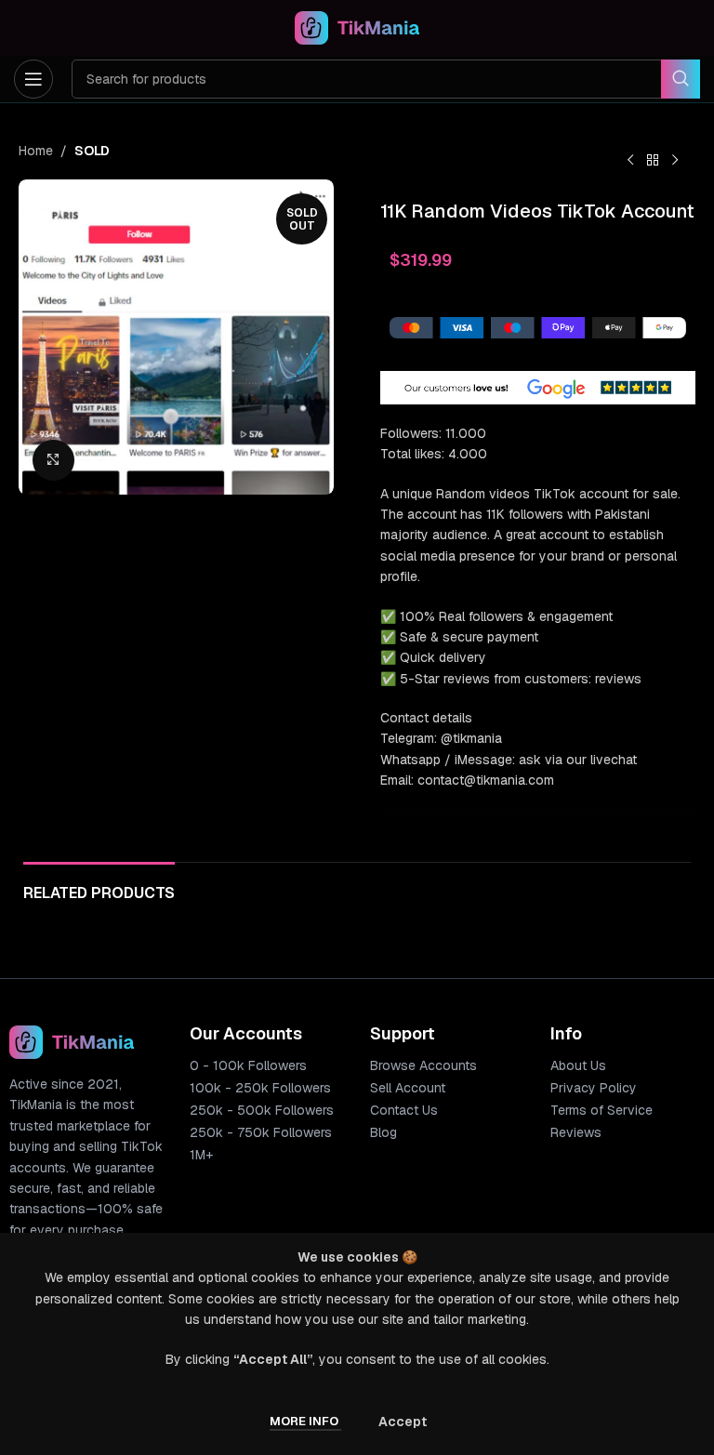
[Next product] (675, 161)
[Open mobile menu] (33, 79)
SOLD (92, 150)
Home (36, 150)
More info (305, 1421)
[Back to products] (652, 161)
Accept (402, 1421)
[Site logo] (357, 27)
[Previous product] (630, 161)
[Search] (680, 79)
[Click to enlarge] (53, 461)
